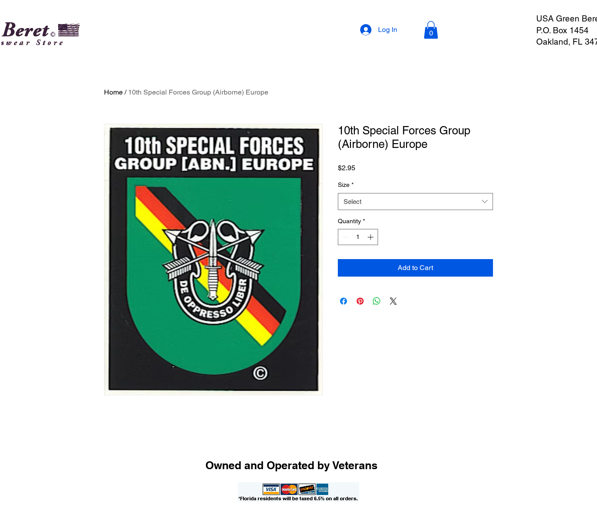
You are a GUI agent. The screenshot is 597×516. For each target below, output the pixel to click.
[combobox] (415, 201)
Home (113, 92)
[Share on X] (393, 301)
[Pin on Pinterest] (360, 301)
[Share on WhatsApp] (376, 301)
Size (346, 184)
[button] (430, 30)
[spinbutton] (358, 237)
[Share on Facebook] (343, 301)
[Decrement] (344, 237)
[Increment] (371, 237)
